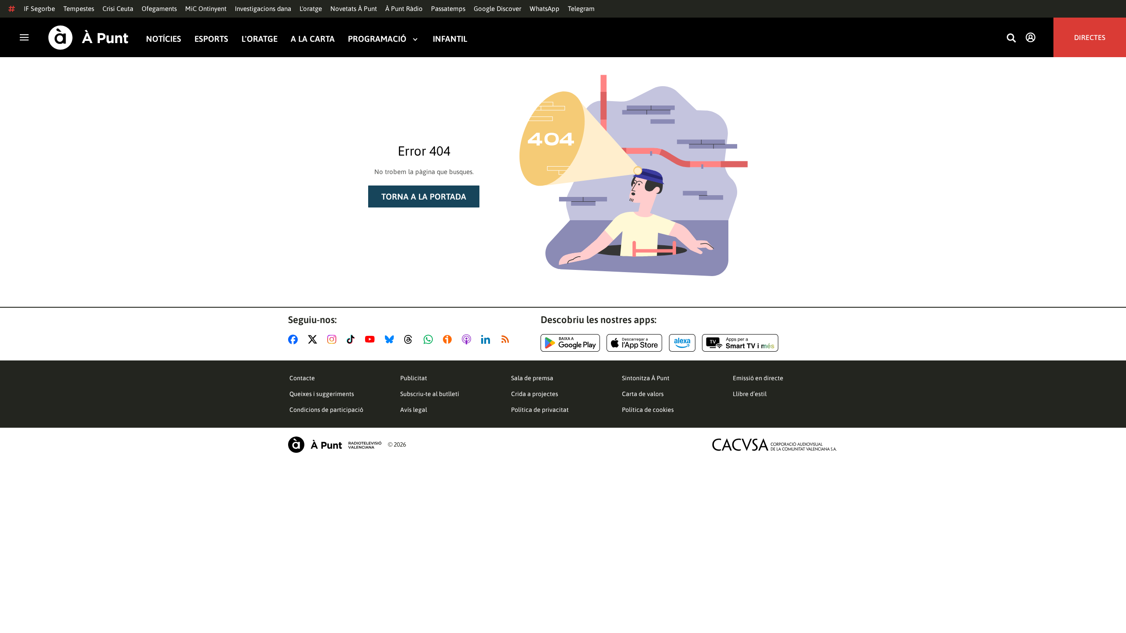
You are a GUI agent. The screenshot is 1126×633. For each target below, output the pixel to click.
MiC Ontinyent (206, 8)
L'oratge (311, 8)
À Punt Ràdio (404, 8)
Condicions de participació (326, 409)
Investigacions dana (263, 8)
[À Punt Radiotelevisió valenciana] (334, 445)
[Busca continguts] (1011, 38)
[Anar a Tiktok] (352, 339)
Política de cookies (648, 409)
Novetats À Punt (353, 8)
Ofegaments (159, 8)
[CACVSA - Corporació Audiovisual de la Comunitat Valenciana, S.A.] (774, 445)
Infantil (450, 39)
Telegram (581, 8)
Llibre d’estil (750, 393)
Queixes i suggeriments (321, 393)
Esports (211, 39)
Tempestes (78, 8)
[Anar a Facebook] (294, 339)
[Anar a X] (314, 339)
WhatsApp (544, 8)
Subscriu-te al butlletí (429, 393)
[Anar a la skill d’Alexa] (682, 343)
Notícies (163, 39)
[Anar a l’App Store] (634, 343)
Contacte (302, 378)
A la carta (313, 39)
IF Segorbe (39, 8)
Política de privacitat (540, 409)
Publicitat (413, 378)
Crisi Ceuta (117, 8)
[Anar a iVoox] (449, 339)
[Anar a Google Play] (570, 343)
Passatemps (448, 8)
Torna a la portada (423, 196)
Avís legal (413, 409)
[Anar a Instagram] (333, 339)
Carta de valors (643, 393)
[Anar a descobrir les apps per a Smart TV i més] (740, 343)
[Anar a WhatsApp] (430, 339)
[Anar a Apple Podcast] (468, 339)
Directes (1089, 37)
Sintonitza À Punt (645, 378)
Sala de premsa (532, 378)
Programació (377, 39)
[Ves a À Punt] (88, 37)
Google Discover (497, 8)
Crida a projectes (534, 393)
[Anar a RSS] (507, 339)
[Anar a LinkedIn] (487, 339)
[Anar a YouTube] (371, 339)
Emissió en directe (758, 378)
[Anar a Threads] (410, 339)
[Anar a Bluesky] (391, 339)
